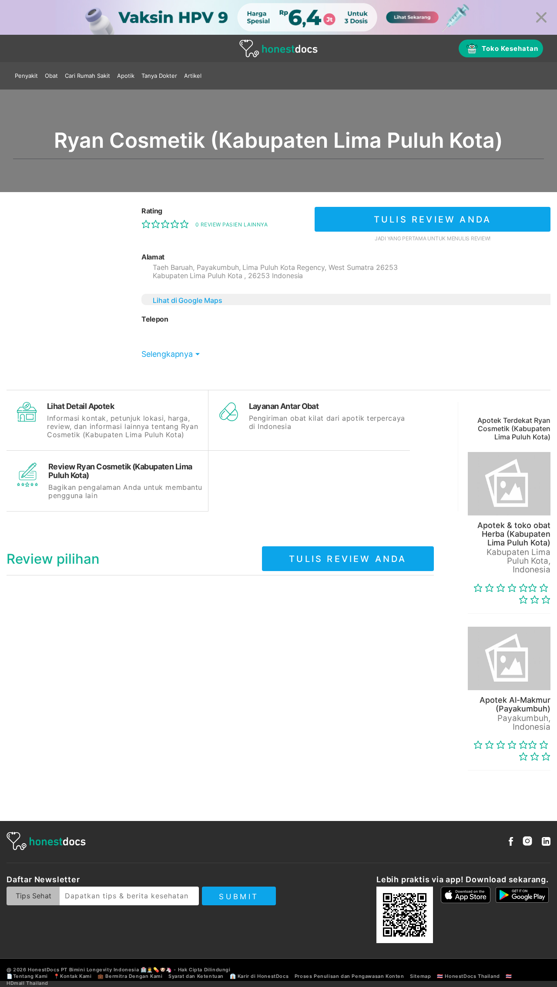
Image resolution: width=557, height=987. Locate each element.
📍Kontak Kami (72, 976)
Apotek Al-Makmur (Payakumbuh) (515, 704)
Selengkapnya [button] (167, 354)
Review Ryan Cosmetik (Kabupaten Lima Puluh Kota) (120, 471)
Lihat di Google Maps (187, 300)
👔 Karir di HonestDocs (259, 976)
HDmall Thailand (27, 983)
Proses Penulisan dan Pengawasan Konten (349, 976)
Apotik (125, 75)
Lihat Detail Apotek (80, 406)
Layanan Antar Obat (284, 406)
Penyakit (26, 75)
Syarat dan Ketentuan (196, 976)
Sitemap (420, 976)
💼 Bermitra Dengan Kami (129, 976)
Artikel (192, 75)
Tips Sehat (33, 895)
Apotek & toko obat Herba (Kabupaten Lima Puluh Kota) (513, 534)
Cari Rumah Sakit (87, 75)
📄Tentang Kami (27, 976)
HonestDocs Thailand (472, 976)
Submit (238, 896)
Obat (51, 75)
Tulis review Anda (432, 219)
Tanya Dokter (159, 75)
